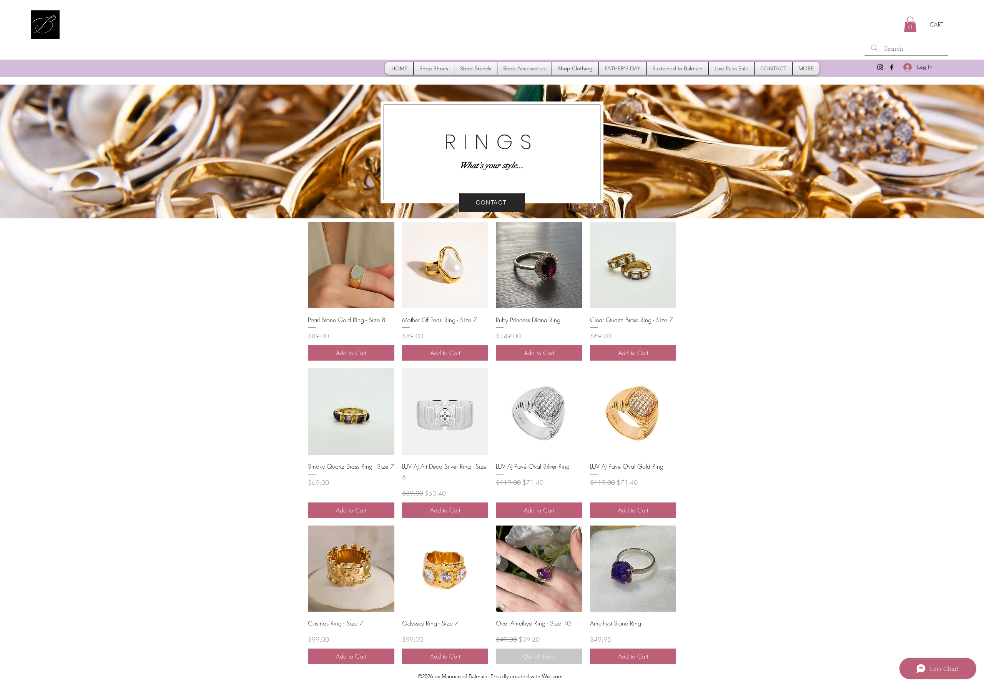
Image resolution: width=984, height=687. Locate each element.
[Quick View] (351, 265)
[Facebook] (892, 67)
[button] (910, 24)
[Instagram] (880, 67)
